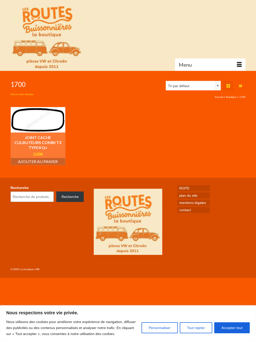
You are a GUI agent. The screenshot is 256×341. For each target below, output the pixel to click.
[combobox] (193, 85)
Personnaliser (159, 328)
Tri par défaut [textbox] (178, 86)
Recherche (19, 188)
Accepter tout (232, 328)
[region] (128, 323)
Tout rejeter (196, 328)
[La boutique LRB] (47, 35)
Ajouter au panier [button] (38, 161)
